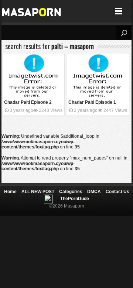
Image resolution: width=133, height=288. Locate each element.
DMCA (94, 191)
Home (10, 191)
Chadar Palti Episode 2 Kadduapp (28, 103)
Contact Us (117, 191)
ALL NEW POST (37, 191)
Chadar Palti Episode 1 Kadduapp (92, 103)
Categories (70, 191)
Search (123, 33)
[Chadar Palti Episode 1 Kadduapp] (98, 76)
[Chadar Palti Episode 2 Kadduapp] (34, 76)
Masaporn (31, 11)
